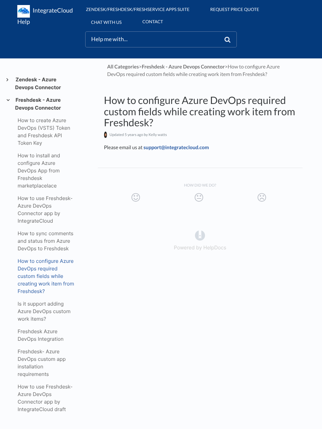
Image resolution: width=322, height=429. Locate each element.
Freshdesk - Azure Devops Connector (38, 104)
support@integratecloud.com (176, 147)
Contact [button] (152, 21)
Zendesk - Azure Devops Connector (38, 83)
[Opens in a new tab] (200, 235)
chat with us (106, 22)
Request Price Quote (234, 9)
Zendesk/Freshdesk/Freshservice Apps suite (137, 9)
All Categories (123, 67)
